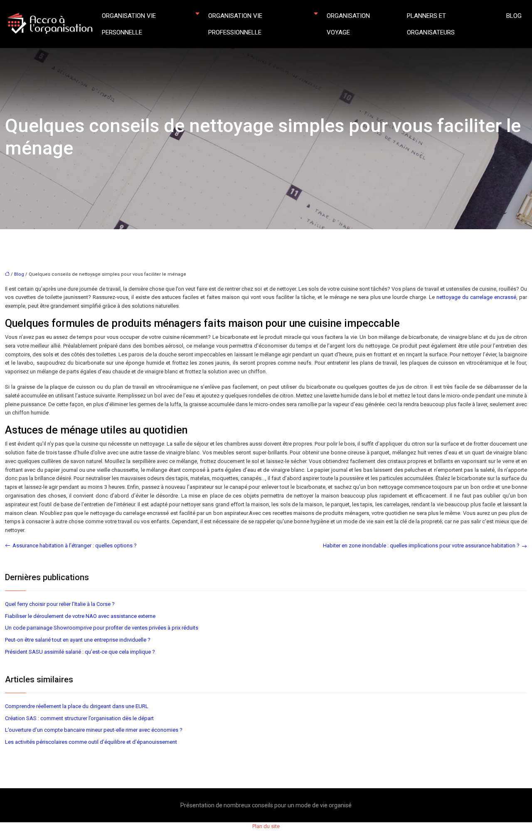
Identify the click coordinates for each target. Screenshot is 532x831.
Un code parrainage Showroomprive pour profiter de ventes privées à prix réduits (101, 628)
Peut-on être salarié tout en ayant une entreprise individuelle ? (77, 640)
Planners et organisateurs (431, 24)
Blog (514, 16)
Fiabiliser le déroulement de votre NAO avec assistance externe (80, 616)
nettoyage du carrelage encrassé (476, 297)
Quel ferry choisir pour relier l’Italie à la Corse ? (60, 604)
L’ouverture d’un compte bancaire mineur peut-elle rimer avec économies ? (93, 730)
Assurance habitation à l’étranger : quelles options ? (74, 545)
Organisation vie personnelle (129, 24)
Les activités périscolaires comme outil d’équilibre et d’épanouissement (91, 742)
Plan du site (266, 826)
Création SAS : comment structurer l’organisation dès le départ (79, 718)
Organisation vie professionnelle (235, 24)
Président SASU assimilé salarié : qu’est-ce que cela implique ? (80, 652)
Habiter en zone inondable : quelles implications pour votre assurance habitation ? (421, 545)
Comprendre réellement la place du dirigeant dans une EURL (76, 706)
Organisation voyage (348, 24)
